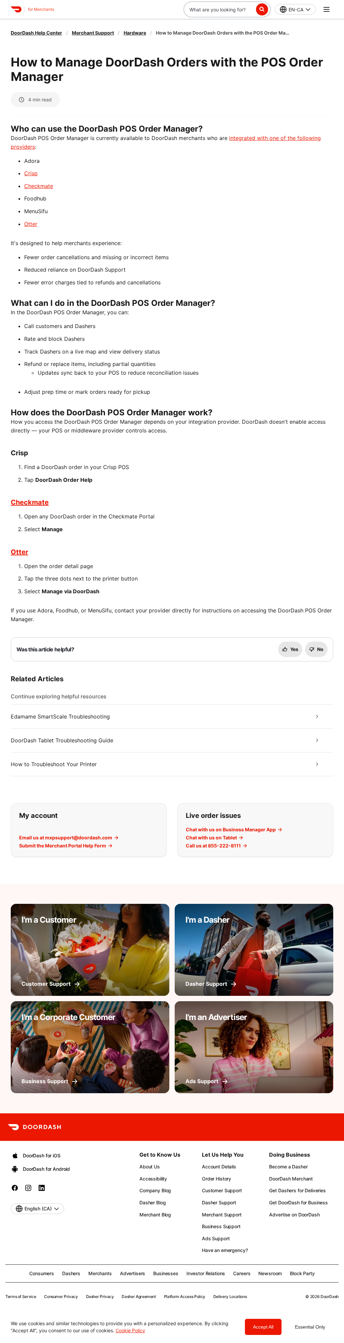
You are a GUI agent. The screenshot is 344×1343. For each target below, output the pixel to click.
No (320, 649)
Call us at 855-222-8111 (213, 845)
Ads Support (215, 1238)
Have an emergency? (225, 1250)
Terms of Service (20, 1296)
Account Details (219, 1166)
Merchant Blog (155, 1214)
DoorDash (329, 1296)
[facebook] (15, 1190)
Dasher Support (219, 1202)
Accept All (263, 1327)
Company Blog (155, 1190)
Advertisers (132, 1273)
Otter (30, 224)
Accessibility (153, 1179)
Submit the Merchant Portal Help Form (62, 845)
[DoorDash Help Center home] (16, 9)
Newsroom (270, 1273)
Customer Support (222, 1190)
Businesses (165, 1273)
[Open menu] (326, 9)
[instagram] (28, 1190)
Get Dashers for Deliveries (297, 1190)
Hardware (135, 33)
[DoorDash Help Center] (34, 1127)
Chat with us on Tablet (211, 837)
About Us (149, 1166)
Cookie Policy (130, 1330)
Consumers (41, 1273)
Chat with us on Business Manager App (231, 829)
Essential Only (310, 1327)
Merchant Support (93, 33)
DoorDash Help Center (36, 33)
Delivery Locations (230, 1296)
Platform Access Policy (184, 1296)
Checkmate (38, 186)
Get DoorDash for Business (298, 1202)
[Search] (262, 9)
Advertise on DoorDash (294, 1214)
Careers (241, 1273)
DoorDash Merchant (291, 1179)
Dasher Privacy (100, 1296)
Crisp (31, 173)
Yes (294, 649)
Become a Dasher (288, 1166)
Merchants (100, 1273)
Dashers (71, 1273)
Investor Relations (205, 1273)
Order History (216, 1179)
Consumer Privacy (61, 1296)
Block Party (302, 1273)
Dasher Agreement (139, 1296)
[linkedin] (42, 1190)
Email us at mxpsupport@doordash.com (65, 837)
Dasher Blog (152, 1202)
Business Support (221, 1226)
